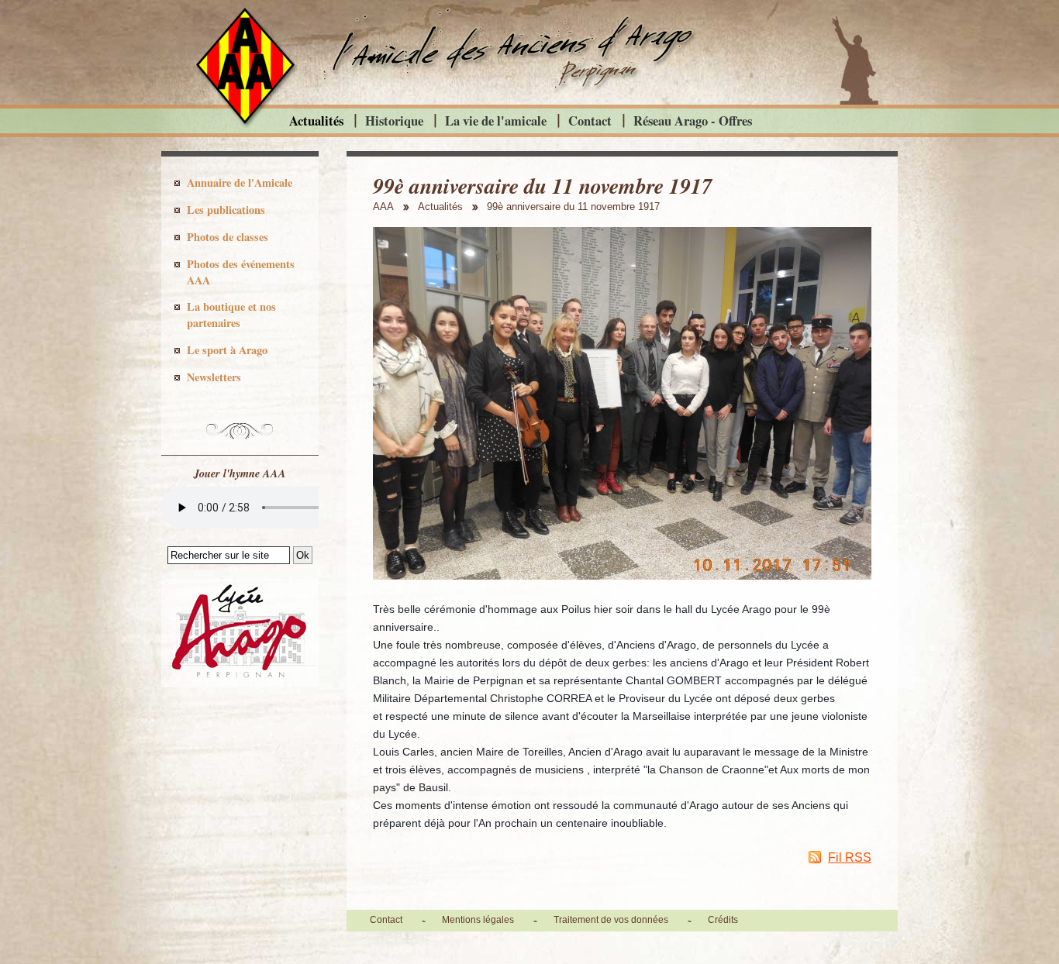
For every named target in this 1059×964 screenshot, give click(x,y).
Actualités (316, 120)
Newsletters (214, 377)
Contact (590, 120)
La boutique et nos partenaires (231, 314)
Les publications (226, 209)
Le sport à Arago (227, 350)
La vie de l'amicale (496, 120)
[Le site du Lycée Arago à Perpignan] (240, 683)
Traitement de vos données (611, 919)
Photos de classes (227, 237)
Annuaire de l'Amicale (239, 182)
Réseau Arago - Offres (692, 120)
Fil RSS (849, 857)
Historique (394, 120)
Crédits (723, 919)
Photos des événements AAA (241, 272)
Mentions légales (478, 919)
